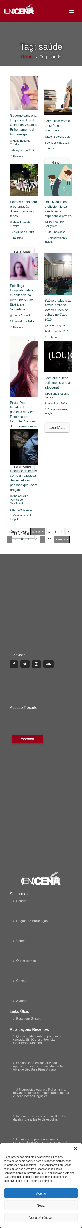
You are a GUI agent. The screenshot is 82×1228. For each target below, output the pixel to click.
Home (26, 56)
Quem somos (26, 960)
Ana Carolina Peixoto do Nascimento (19, 499)
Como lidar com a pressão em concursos (57, 125)
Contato (21, 981)
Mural (51, 148)
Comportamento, (58, 238)
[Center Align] (14, 664)
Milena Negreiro (56, 325)
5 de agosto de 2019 (22, 150)
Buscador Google (28, 1018)
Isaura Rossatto (22, 315)
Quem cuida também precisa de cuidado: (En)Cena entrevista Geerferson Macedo (37, 1039)
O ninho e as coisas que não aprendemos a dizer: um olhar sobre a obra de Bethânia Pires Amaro (40, 1066)
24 (49, 539)
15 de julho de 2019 (22, 232)
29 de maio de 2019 (22, 321)
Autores (21, 1001)
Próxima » (62, 539)
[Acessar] (27, 800)
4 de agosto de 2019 (57, 142)
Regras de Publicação (32, 921)
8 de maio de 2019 (56, 403)
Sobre (20, 941)
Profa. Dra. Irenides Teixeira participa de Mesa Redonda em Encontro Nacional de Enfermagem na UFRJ (23, 417)
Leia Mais (57, 163)
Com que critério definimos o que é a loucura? (57, 382)
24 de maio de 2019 (56, 331)
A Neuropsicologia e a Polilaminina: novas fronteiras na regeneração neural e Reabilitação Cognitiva (41, 1093)
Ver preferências (41, 1217)
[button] (75, 1148)
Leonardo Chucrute (58, 136)
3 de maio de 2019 (21, 509)
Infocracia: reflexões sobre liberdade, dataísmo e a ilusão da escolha (41, 1117)
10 (35, 539)
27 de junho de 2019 (57, 232)
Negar (41, 1205)
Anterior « (38, 531)
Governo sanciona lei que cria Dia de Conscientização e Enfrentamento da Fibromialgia (23, 125)
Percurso (22, 901)
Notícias (18, 156)
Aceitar (41, 1193)
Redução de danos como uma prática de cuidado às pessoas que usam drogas (23, 480)
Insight (48, 241)
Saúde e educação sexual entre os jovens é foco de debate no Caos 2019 (58, 310)
